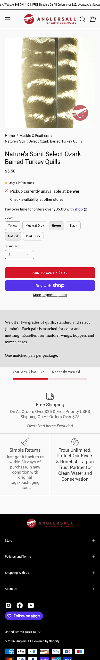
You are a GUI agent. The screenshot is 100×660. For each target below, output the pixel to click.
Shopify (54, 641)
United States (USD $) (20, 632)
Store (8, 540)
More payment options (50, 295)
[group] (50, 4)
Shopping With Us (17, 572)
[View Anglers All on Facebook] (19, 605)
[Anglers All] (50, 19)
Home (10, 136)
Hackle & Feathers (34, 136)
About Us (11, 589)
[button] (82, 19)
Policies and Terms (18, 556)
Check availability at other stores (37, 199)
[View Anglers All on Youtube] (30, 605)
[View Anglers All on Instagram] (8, 605)
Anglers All (23, 641)
